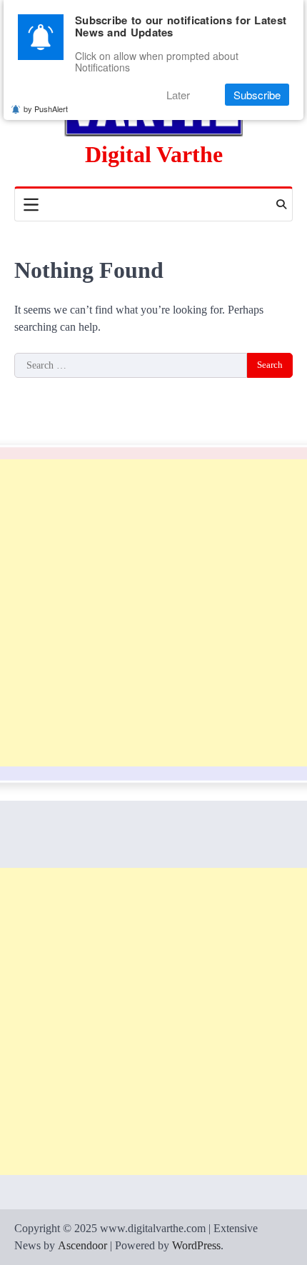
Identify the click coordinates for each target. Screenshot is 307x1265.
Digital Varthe (154, 154)
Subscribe (257, 94)
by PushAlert (46, 108)
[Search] (281, 204)
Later (178, 94)
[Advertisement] (153, 612)
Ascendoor (82, 1245)
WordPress (196, 1245)
